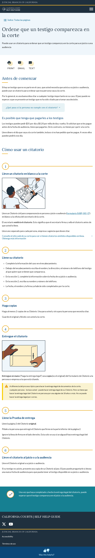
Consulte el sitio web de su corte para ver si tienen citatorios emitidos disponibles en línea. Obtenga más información (43, 237)
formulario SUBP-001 (77, 213)
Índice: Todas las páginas (19, 20)
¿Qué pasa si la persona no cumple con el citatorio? (32, 107)
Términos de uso (9, 543)
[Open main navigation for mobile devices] (91, 9)
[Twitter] (4, 524)
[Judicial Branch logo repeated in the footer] (47, 531)
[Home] (45, 9)
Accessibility (7, 536)
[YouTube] (11, 524)
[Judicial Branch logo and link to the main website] (47, 2)
